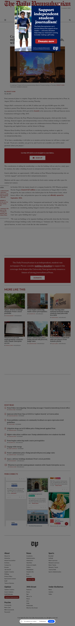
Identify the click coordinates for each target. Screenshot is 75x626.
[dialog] (37, 313)
